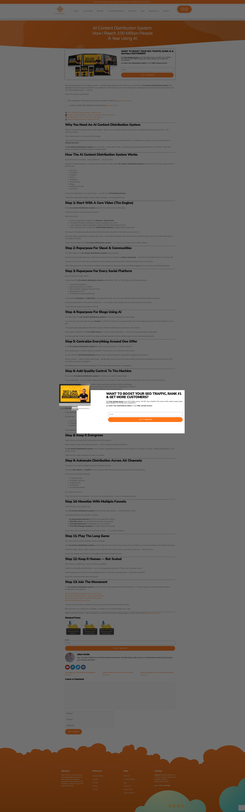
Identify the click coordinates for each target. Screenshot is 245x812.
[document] (122, 406)
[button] (189, 381)
